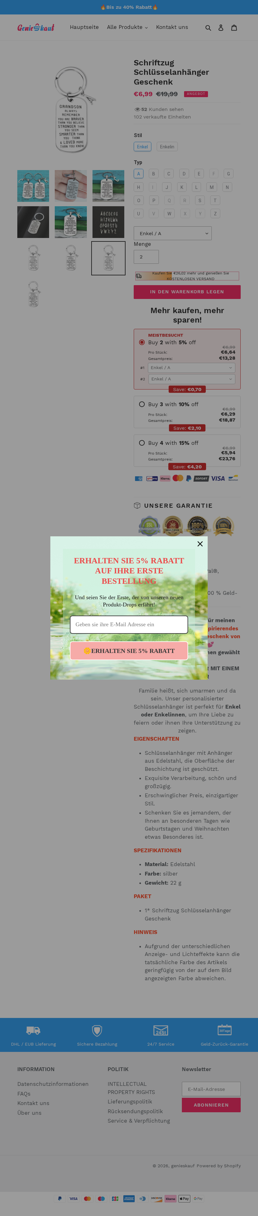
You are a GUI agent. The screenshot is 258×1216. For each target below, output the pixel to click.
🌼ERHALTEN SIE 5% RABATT (129, 650)
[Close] (200, 543)
